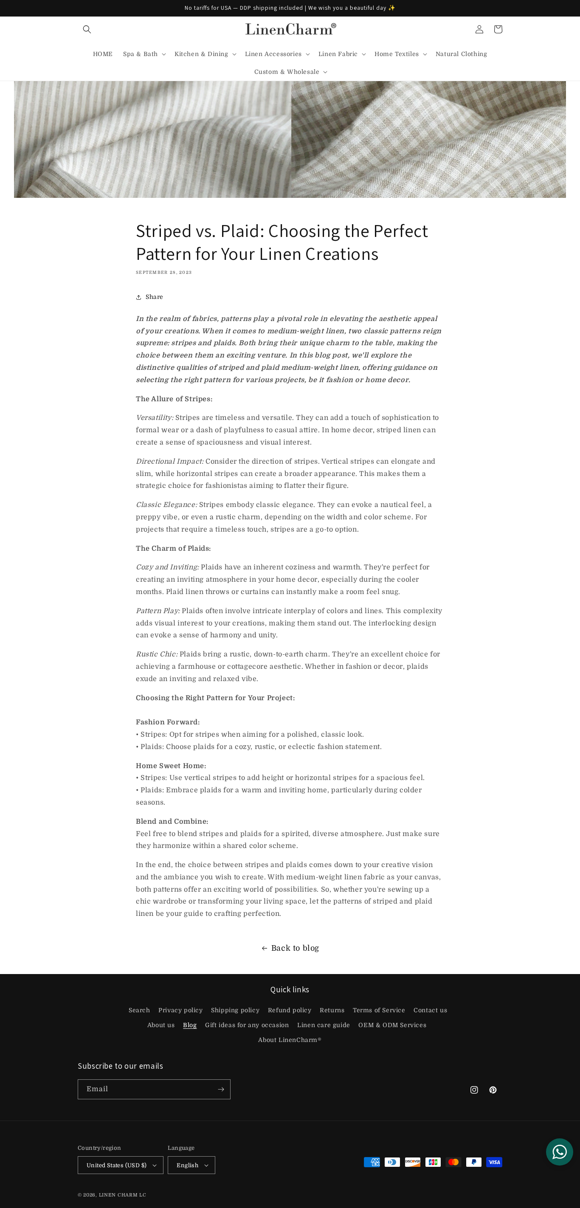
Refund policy (290, 1010)
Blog (190, 1025)
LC (142, 1195)
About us (161, 1025)
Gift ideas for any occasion (247, 1025)
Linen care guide (323, 1025)
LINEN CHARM (118, 1195)
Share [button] (154, 296)
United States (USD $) (116, 1165)
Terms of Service (379, 1010)
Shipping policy (235, 1010)
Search (139, 1010)
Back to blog (295, 948)
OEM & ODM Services (392, 1025)
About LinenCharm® (289, 1039)
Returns (332, 1010)
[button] (87, 29)
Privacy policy (180, 1010)
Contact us (430, 1010)
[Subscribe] (220, 1089)
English (187, 1165)
